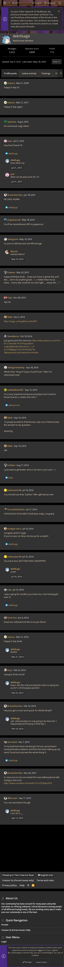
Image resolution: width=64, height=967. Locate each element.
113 (52, 52)
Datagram (12, 239)
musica (11, 83)
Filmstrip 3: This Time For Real (18, 875)
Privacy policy (9, 885)
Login (4, 941)
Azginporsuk (14, 219)
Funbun (11, 272)
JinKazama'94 (14, 490)
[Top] (28, 885)
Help (22, 885)
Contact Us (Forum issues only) (18, 880)
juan (9, 140)
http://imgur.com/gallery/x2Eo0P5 (20, 321)
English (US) (46, 875)
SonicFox (12, 617)
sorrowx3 (12, 742)
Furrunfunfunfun (16, 509)
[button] (4, 3)
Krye (9, 670)
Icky (9, 589)
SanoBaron (13, 336)
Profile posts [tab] (10, 73)
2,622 (12, 52)
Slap (9, 297)
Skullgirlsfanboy (15, 367)
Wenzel (14, 251)
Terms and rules (45, 880)
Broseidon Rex (14, 194)
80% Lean (12, 798)
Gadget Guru (14, 528)
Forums (4, 924)
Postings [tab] (46, 73)
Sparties (11, 121)
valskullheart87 (15, 389)
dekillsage (15, 160)
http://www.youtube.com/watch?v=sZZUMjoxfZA (28, 783)
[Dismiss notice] (58, 11)
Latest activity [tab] (29, 73)
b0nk (9, 316)
